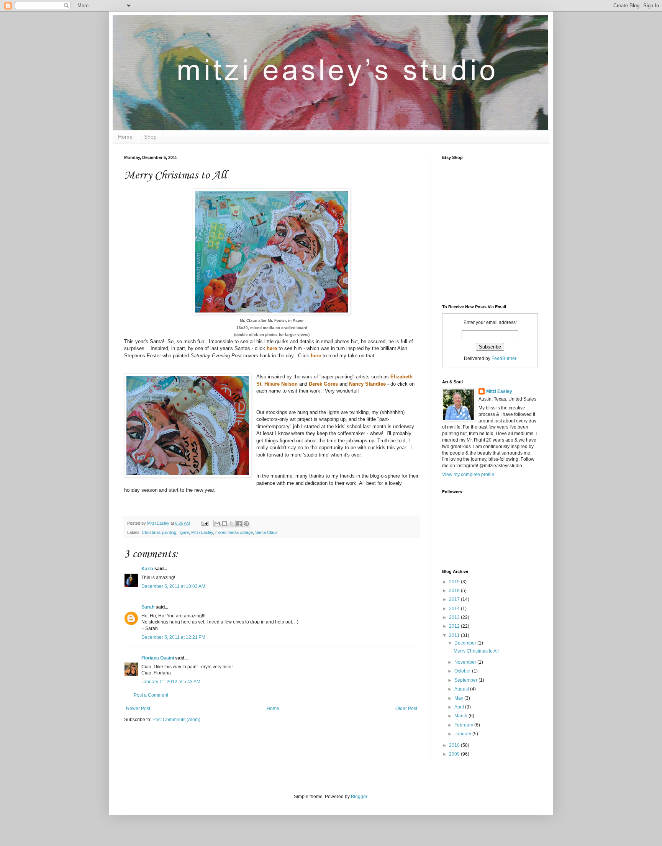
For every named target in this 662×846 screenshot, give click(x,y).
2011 (455, 635)
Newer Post (138, 708)
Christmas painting (159, 532)
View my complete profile (468, 474)
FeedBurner (504, 358)
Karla (147, 568)
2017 (455, 599)
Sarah (147, 607)
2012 (455, 626)
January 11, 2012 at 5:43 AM (170, 681)
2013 (455, 617)
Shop (150, 137)
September (466, 680)
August (462, 689)
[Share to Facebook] (239, 523)
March (461, 715)
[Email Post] (205, 523)
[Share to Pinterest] (246, 523)
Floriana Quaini (157, 658)
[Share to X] (232, 523)
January (463, 733)
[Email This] (217, 523)
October (463, 671)
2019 (455, 581)
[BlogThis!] (224, 523)
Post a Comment (151, 695)
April (459, 707)
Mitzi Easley (202, 532)
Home (125, 137)
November (465, 662)
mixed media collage (234, 532)
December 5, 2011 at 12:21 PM (173, 637)
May (459, 698)
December (465, 643)
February (464, 725)
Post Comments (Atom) (176, 719)
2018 (455, 590)
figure (184, 532)
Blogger (359, 796)
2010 (455, 745)
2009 (455, 754)
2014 (455, 608)
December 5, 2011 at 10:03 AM (173, 586)
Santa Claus (266, 532)
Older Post (406, 708)
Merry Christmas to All (476, 651)
